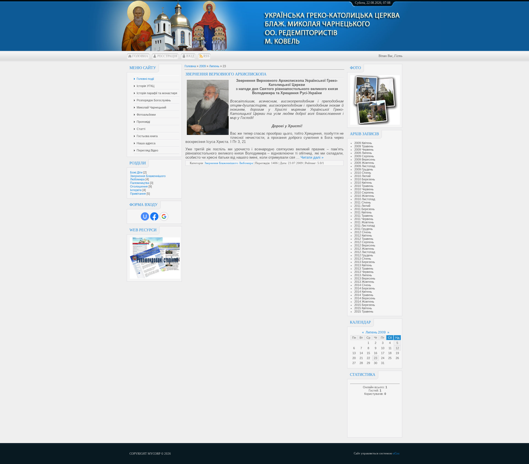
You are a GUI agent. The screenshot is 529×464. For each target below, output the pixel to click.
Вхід (190, 56)
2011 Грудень (363, 228)
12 (397, 348)
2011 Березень (364, 209)
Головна (140, 56)
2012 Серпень (364, 242)
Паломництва (139, 182)
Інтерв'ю (136, 190)
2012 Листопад (364, 252)
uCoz (396, 453)
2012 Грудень (363, 255)
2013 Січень (362, 258)
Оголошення (139, 186)
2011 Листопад (364, 225)
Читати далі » (312, 157)
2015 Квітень (363, 308)
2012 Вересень (364, 245)
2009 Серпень (364, 156)
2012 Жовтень (364, 248)
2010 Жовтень (364, 195)
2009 (202, 66)
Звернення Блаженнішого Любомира (228, 163)
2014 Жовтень (364, 301)
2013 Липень (363, 275)
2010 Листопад (364, 199)
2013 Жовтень (364, 281)
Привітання (138, 193)
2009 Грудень (363, 169)
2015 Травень (363, 311)
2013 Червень (364, 271)
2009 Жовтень (364, 162)
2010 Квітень (363, 182)
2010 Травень (363, 186)
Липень (214, 66)
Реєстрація (167, 56)
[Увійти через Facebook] (154, 216)
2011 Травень (363, 215)
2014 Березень (364, 288)
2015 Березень (364, 304)
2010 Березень (364, 179)
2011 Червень (363, 219)
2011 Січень (362, 202)
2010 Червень (364, 189)
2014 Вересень (364, 298)
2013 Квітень (363, 265)
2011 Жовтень (364, 222)
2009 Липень (363, 152)
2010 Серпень (364, 192)
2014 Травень (363, 295)
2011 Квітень (363, 212)
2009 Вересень (364, 159)
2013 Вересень (364, 278)
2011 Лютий (362, 205)
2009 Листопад (364, 166)
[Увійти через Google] (164, 216)
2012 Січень (362, 232)
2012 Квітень (363, 235)
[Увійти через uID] (145, 216)
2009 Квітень (363, 143)
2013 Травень (363, 268)
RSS (206, 56)
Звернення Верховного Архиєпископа (225, 74)
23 (375, 358)
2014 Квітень (363, 291)
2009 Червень (364, 149)
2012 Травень (363, 238)
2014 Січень (362, 285)
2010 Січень (362, 172)
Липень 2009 (376, 332)
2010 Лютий (362, 176)
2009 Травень (363, 146)
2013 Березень (364, 262)
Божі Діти (136, 172)
